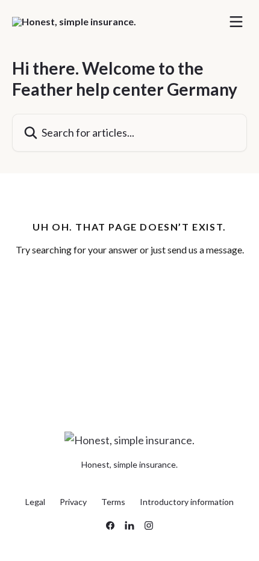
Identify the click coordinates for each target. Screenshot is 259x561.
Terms (113, 502)
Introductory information (187, 502)
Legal (35, 502)
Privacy (73, 502)
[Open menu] (236, 21)
